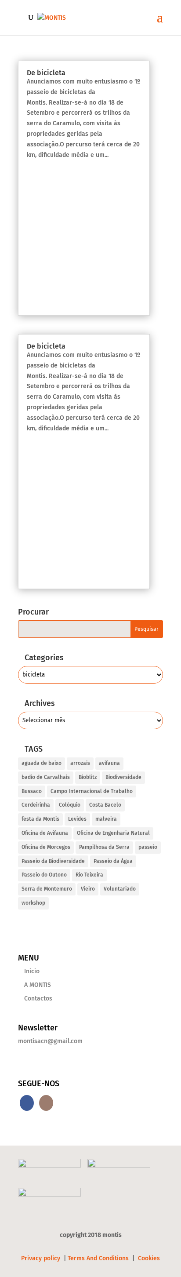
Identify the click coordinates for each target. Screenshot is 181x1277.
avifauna (109, 763)
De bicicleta (46, 73)
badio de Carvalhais (46, 777)
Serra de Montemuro (47, 889)
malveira (106, 819)
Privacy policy (41, 1258)
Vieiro (88, 889)
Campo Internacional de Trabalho (92, 791)
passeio (147, 847)
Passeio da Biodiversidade (53, 861)
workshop (33, 903)
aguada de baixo (42, 763)
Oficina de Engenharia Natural (113, 833)
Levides (77, 819)
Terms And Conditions (98, 1258)
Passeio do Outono (44, 875)
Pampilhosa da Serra (104, 847)
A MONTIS (37, 985)
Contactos (38, 998)
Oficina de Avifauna (45, 833)
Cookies (149, 1258)
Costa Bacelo (105, 805)
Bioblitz (88, 777)
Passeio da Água (113, 861)
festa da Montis (40, 819)
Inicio (32, 971)
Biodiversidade (123, 777)
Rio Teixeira (89, 875)
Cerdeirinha (36, 805)
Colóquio (69, 805)
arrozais (80, 763)
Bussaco (32, 791)
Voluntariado (120, 889)
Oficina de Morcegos (46, 847)
